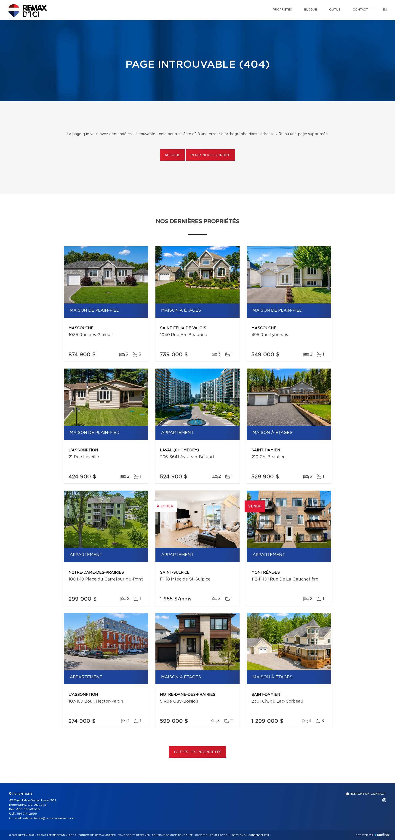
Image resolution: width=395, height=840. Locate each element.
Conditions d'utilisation (212, 835)
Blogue (310, 9)
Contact (360, 9)
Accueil (172, 155)
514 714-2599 (27, 813)
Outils (334, 9)
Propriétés (282, 9)
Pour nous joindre (210, 155)
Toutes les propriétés (197, 752)
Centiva (382, 834)
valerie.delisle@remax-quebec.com (48, 818)
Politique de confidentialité (172, 835)
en (385, 9)
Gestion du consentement (250, 835)
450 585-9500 (28, 809)
